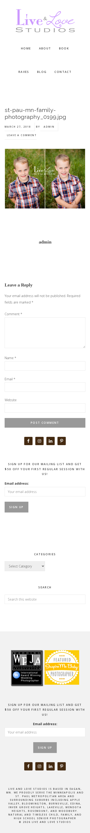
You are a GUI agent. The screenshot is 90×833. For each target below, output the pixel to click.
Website (11, 400)
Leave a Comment (22, 135)
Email (10, 379)
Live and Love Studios (45, 20)
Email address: (17, 483)
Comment (13, 314)
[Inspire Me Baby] (61, 690)
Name (10, 358)
